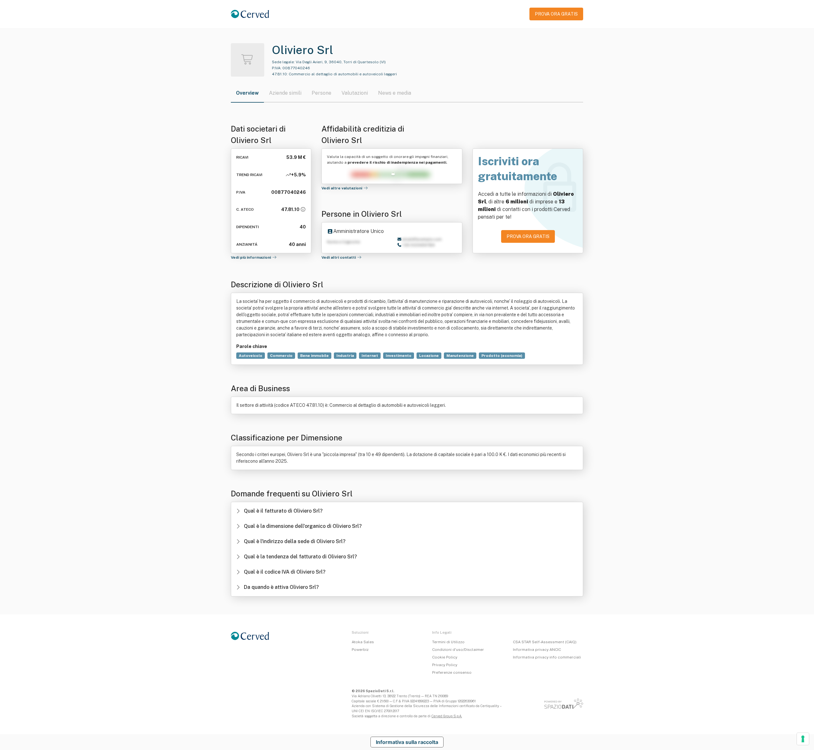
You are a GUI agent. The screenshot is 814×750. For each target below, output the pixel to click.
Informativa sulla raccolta (407, 742)
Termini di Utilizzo (448, 642)
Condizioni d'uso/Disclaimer (458, 649)
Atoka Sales (363, 642)
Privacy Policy (444, 665)
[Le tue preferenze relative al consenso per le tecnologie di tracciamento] (803, 739)
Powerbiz (360, 649)
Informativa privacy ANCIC (537, 649)
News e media (394, 93)
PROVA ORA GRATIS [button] (556, 14)
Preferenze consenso (452, 672)
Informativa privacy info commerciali (547, 657)
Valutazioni (354, 93)
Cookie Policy (444, 657)
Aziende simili (285, 93)
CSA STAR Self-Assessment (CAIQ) (544, 642)
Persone (321, 93)
